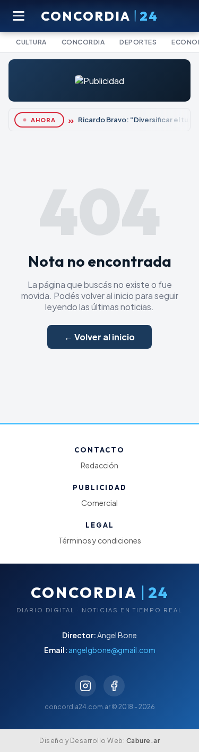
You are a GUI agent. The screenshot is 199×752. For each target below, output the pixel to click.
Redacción (99, 465)
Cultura (31, 42)
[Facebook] (114, 685)
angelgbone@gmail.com (111, 650)
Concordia (83, 42)
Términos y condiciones (99, 540)
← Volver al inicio (99, 336)
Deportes (138, 42)
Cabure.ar (143, 741)
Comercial (99, 503)
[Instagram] (85, 685)
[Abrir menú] (19, 16)
